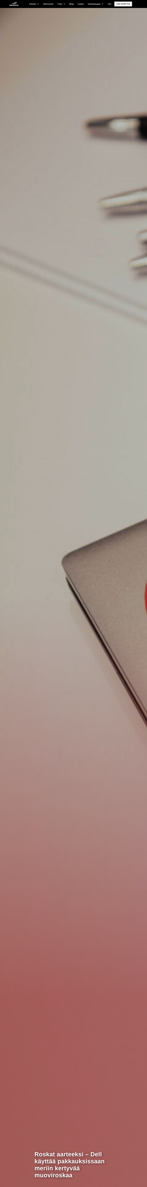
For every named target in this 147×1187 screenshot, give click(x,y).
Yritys (59, 4)
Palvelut (32, 4)
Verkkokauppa (94, 4)
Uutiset (81, 4)
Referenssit (48, 4)
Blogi (71, 4)
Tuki (109, 4)
